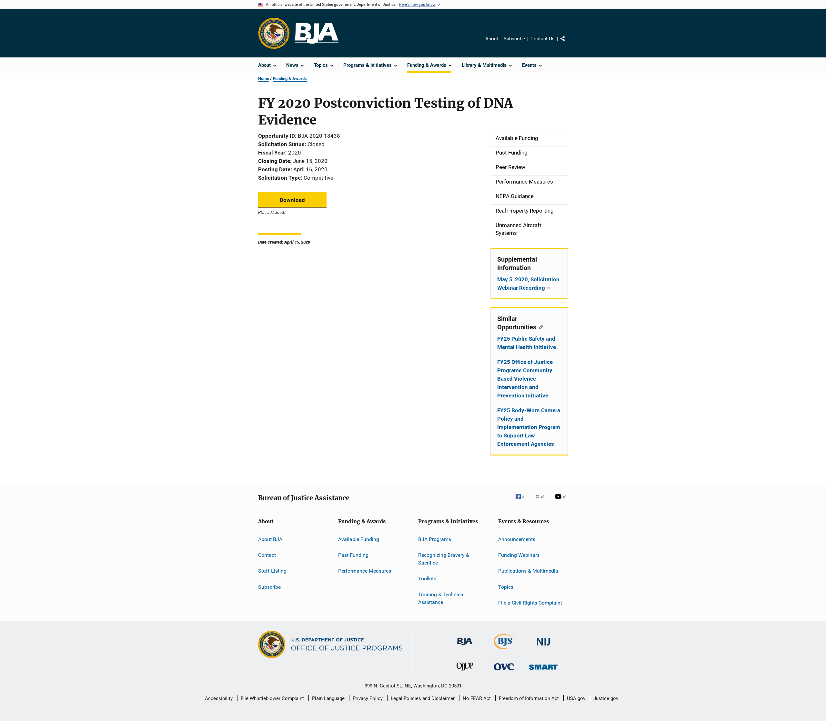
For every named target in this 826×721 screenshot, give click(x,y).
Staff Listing (272, 571)
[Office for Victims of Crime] (504, 671)
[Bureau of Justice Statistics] (504, 650)
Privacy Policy (368, 698)
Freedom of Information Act (529, 698)
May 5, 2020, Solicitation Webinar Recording (528, 283)
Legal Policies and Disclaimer (423, 698)
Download (292, 200)
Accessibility (219, 698)
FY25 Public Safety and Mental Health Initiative (526, 342)
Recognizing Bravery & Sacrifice (443, 559)
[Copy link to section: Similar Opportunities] (539, 326)
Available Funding (358, 539)
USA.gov (576, 698)
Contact (267, 555)
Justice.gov (605, 698)
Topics (505, 587)
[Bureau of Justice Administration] (464, 646)
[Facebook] (523, 501)
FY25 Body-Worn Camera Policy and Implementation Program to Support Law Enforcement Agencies (528, 427)
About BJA (270, 539)
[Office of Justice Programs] (274, 33)
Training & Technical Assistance (441, 598)
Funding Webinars (518, 555)
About (491, 39)
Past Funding (353, 555)
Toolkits (427, 579)
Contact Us (542, 39)
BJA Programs (434, 539)
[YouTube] (561, 501)
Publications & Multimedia (528, 571)
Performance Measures (364, 571)
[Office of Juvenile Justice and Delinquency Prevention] (465, 672)
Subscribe (514, 39)
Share (568, 43)
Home (263, 78)
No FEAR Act (477, 698)
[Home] (316, 33)
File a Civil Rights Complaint (530, 603)
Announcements (516, 539)
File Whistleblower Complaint (272, 698)
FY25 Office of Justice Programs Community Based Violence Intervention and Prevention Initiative (525, 379)
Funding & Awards (290, 78)
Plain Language (328, 698)
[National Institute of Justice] (543, 647)
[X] (542, 501)
